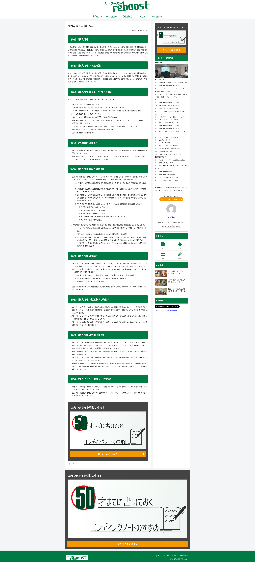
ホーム (159, 556)
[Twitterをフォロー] (166, 226)
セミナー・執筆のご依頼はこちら (171, 199)
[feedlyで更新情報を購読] (177, 226)
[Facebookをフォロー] (168, 226)
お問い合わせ (184, 556)
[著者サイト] (163, 226)
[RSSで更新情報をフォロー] (179, 226)
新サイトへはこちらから (108, 454)
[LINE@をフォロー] (174, 226)
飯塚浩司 (171, 217)
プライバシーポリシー (171, 556)
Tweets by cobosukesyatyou (165, 310)
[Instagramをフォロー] (171, 226)
